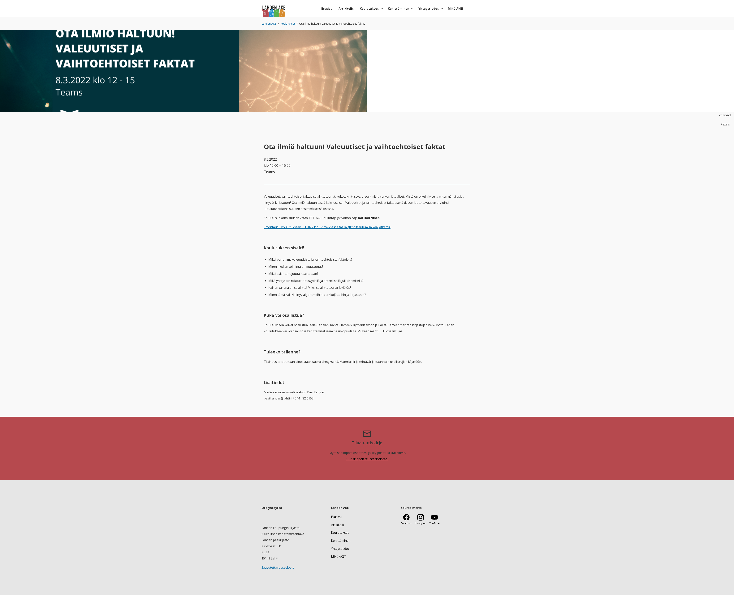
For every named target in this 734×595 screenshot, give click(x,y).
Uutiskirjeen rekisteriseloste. (367, 459)
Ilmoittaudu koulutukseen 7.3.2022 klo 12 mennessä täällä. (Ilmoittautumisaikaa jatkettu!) (327, 227)
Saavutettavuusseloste (277, 567)
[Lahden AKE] (273, 8)
